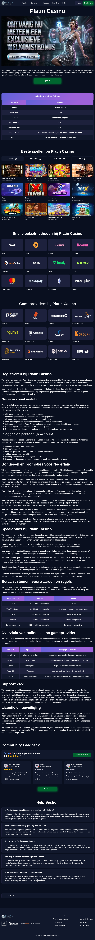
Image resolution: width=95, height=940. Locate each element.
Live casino (34, 158)
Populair (11, 158)
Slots (81, 158)
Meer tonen (47, 789)
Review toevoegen (82, 754)
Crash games (57, 158)
